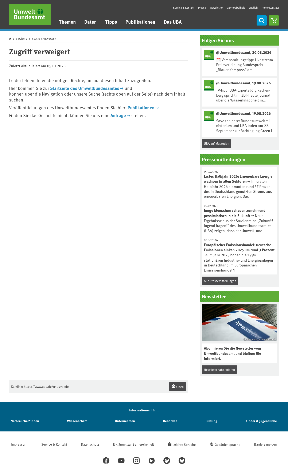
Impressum (19, 444)
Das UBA (173, 21)
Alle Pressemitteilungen (220, 280)
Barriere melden (265, 444)
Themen (67, 21)
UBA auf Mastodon (216, 143)
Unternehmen (125, 420)
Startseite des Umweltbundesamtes (84, 88)
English (253, 7)
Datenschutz (90, 444)
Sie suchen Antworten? (42, 39)
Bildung (211, 420)
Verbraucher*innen (25, 420)
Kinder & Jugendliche (261, 420)
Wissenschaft (77, 420)
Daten (90, 21)
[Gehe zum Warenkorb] (274, 20)
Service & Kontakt (183, 7)
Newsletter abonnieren (219, 369)
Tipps (111, 21)
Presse (202, 7)
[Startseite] (30, 14)
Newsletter (216, 7)
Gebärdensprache (227, 444)
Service (20, 39)
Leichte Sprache (184, 444)
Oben (180, 386)
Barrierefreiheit (236, 7)
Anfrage (118, 115)
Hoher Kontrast (270, 7)
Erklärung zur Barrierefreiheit (133, 444)
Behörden (170, 420)
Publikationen (140, 21)
